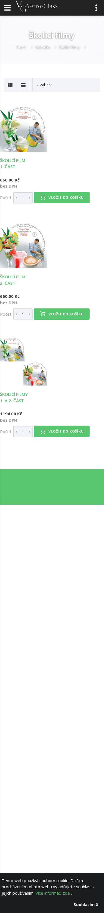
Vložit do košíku (66, 197)
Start (22, 47)
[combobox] (44, 85)
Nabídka (43, 47)
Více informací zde (53, 893)
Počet (5, 197)
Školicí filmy (69, 47)
